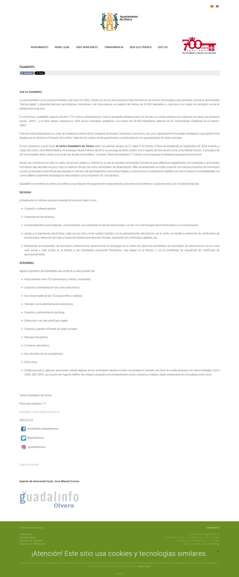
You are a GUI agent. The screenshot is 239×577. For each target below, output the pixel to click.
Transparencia (113, 47)
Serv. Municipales (87, 47)
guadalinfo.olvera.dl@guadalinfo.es (40, 411)
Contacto (213, 528)
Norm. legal (62, 47)
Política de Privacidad (33, 544)
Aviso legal (26, 534)
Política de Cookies (31, 541)
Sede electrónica (141, 47)
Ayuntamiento (39, 47)
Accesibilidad (27, 537)
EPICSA (215, 544)
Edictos (163, 47)
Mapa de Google (29, 464)
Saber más (144, 566)
